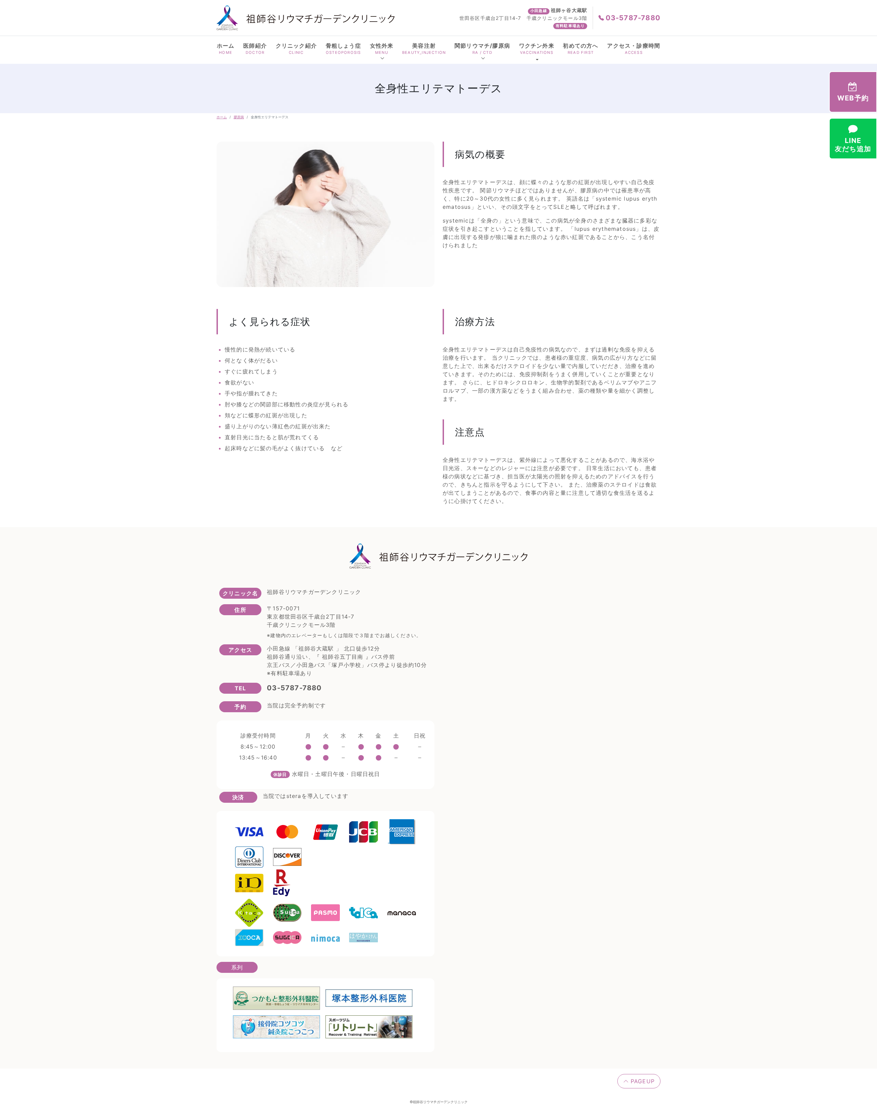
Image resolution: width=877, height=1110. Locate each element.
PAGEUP (642, 1081)
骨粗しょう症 (343, 48)
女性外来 (382, 48)
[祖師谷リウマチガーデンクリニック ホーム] (306, 17)
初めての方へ (580, 48)
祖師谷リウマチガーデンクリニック (440, 1102)
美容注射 (424, 48)
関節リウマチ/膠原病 (482, 48)
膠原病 (239, 117)
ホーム (226, 48)
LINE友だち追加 (853, 144)
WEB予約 (853, 98)
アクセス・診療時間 (633, 48)
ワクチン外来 (536, 48)
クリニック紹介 (296, 48)
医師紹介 (255, 48)
